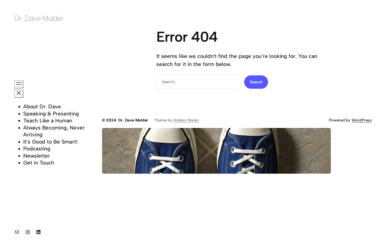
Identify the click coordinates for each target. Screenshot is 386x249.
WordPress (362, 120)
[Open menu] (18, 84)
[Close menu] (18, 94)
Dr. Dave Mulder (38, 18)
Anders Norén (185, 120)
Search (256, 82)
